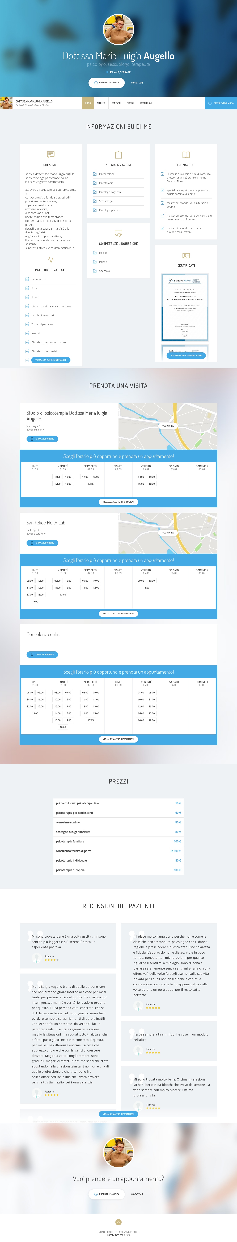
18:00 (68, 483)
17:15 (91, 483)
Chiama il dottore (45, 438)
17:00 (57, 483)
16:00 (68, 476)
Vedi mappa (168, 425)
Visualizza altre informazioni (186, 355)
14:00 (85, 476)
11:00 (30, 587)
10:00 (40, 580)
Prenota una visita (224, 103)
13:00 (63, 594)
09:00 (30, 580)
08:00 (30, 692)
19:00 (35, 601)
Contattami (137, 82)
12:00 (40, 587)
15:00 (57, 476)
